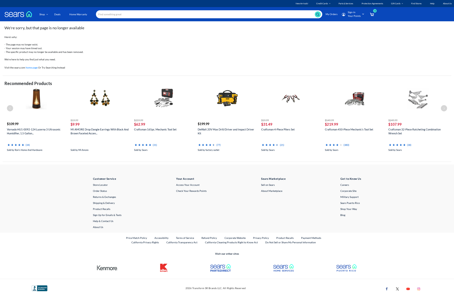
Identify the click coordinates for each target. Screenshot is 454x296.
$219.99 (138, 120)
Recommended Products (28, 83)
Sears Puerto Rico (350, 202)
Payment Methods (311, 237)
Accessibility (161, 237)
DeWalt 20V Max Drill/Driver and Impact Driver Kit (226, 131)
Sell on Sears (268, 184)
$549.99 (329, 120)
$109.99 (12, 124)
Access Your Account (188, 184)
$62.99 (139, 124)
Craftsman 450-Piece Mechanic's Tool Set (349, 129)
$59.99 (265, 120)
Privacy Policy (261, 237)
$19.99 (74, 120)
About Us (98, 227)
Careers (344, 184)
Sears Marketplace (273, 178)
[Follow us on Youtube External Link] (408, 288)
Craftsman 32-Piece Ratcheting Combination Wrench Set (414, 131)
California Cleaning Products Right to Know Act (231, 242)
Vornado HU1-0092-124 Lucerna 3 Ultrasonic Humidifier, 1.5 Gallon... (33, 131)
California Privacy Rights (145, 242)
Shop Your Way (348, 208)
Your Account (185, 178)
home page (32, 67)
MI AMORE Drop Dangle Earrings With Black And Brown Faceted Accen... (100, 131)
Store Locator (100, 184)
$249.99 (392, 120)
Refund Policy (209, 237)
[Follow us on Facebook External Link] (386, 288)
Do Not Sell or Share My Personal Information (290, 242)
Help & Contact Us (103, 221)
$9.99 (75, 124)
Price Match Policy (136, 237)
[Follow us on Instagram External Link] (418, 288)
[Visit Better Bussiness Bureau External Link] (39, 287)
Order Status (100, 190)
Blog (342, 214)
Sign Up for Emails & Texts (107, 214)
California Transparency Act (181, 242)
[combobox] (209, 14)
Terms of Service (185, 237)
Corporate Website (235, 237)
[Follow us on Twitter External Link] (397, 288)
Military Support (349, 196)
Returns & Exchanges (104, 196)
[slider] (16, 143)
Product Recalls (101, 208)
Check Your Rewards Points (191, 190)
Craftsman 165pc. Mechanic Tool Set (155, 129)
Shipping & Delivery (104, 202)
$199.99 (203, 124)
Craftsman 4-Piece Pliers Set (278, 129)
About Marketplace (271, 190)
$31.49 (266, 124)
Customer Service (104, 178)
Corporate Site (348, 190)
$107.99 (395, 124)
